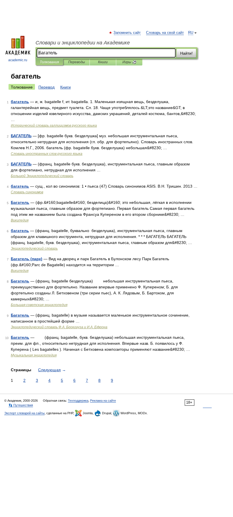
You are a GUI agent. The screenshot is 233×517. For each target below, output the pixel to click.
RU (190, 33)
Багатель (20, 202)
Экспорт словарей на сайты (24, 413)
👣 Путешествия (21, 405)
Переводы (76, 62)
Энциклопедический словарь (34, 249)
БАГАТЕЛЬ (21, 136)
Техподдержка (78, 400)
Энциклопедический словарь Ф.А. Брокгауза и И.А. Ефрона (59, 327)
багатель (20, 101)
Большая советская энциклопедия (39, 305)
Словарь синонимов (27, 192)
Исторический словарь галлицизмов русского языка (54, 126)
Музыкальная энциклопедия (34, 355)
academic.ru (17, 60)
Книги (103, 62)
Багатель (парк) (26, 259)
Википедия (19, 220)
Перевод (46, 87)
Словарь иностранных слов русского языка (46, 154)
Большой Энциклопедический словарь (42, 176)
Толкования (49, 62)
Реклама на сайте (103, 400)
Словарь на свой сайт (165, 33)
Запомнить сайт (127, 33)
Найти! (186, 53)
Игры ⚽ (129, 62)
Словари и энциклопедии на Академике (83, 43)
